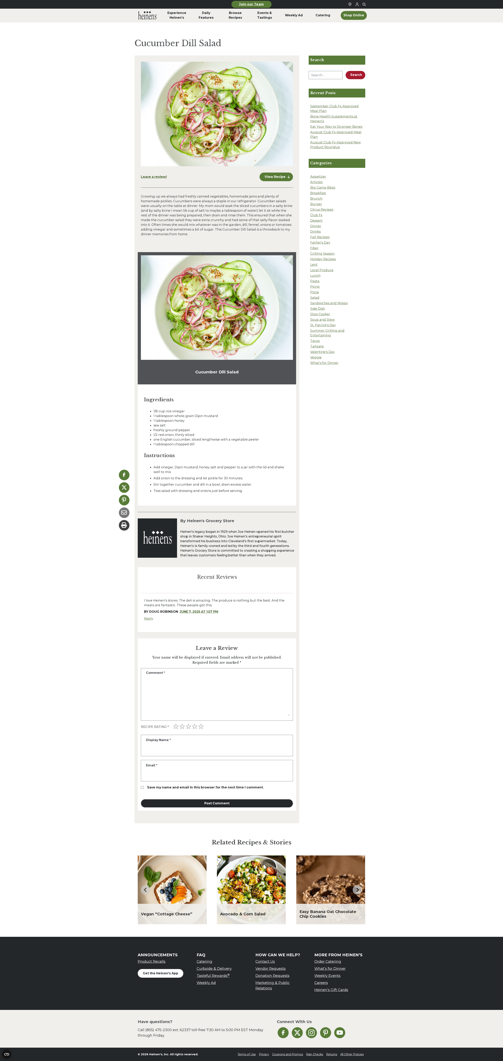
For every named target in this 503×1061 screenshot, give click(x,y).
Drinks (315, 231)
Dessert (316, 220)
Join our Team (251, 4)
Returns (331, 1054)
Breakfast (318, 193)
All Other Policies (352, 1054)
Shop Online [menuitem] (353, 15)
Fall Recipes (320, 237)
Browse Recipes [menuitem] (235, 15)
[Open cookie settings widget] (6, 1054)
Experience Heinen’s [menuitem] (176, 15)
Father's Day (320, 242)
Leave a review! (154, 177)
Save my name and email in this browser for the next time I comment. (205, 787)
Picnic (315, 286)
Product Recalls (151, 961)
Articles (316, 182)
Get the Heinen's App (160, 973)
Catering (204, 961)
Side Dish (317, 308)
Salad (314, 297)
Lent (314, 264)
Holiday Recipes (323, 259)
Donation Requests (272, 975)
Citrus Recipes (321, 209)
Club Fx (316, 215)
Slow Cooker (320, 314)
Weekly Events (327, 975)
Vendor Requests (270, 968)
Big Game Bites (322, 187)
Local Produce (321, 270)
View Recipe (275, 177)
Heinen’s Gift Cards (331, 990)
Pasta (314, 281)
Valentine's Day (322, 352)
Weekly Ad (206, 982)
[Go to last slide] (145, 890)
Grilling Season (322, 253)
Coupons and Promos (287, 1054)
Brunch (316, 198)
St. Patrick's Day (323, 325)
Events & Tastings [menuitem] (264, 15)
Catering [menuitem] (323, 15)
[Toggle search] (364, 4)
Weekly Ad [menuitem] (294, 15)
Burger (316, 204)
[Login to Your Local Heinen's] (357, 4)
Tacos (315, 341)
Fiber (314, 248)
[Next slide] (357, 890)
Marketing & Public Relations (272, 985)
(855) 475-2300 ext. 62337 (168, 1030)
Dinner (315, 226)
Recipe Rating (155, 727)
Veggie (316, 357)
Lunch (315, 275)
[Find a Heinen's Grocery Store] (350, 4)
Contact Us (265, 961)
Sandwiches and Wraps (329, 303)
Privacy (264, 1054)
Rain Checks (314, 1054)
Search (356, 75)
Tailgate (317, 346)
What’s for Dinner (330, 968)
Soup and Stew (322, 320)
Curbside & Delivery (214, 968)
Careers (321, 982)
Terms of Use (247, 1054)
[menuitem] (148, 15)
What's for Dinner (324, 363)
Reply (148, 618)
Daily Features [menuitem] (206, 15)
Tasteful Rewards (213, 975)
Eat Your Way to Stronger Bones (336, 127)
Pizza (314, 292)
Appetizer (318, 176)
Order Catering (327, 961)
